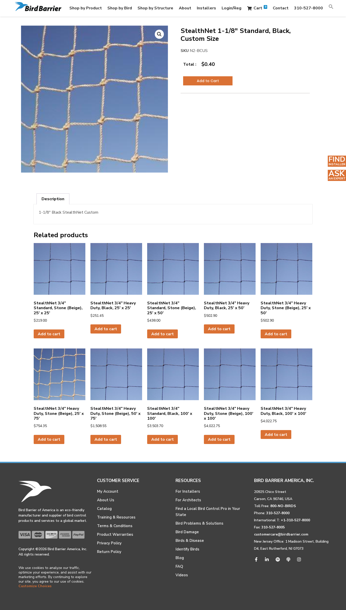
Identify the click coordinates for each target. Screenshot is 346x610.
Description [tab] (53, 199)
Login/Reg (231, 8)
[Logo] (38, 8)
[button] (331, 8)
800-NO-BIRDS (283, 506)
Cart (260, 8)
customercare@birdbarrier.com (281, 534)
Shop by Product (85, 8)
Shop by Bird (119, 8)
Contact (281, 8)
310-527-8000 (308, 8)
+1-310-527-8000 (295, 520)
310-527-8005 (273, 527)
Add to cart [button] (49, 334)
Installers (206, 8)
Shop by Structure (155, 8)
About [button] (185, 8)
